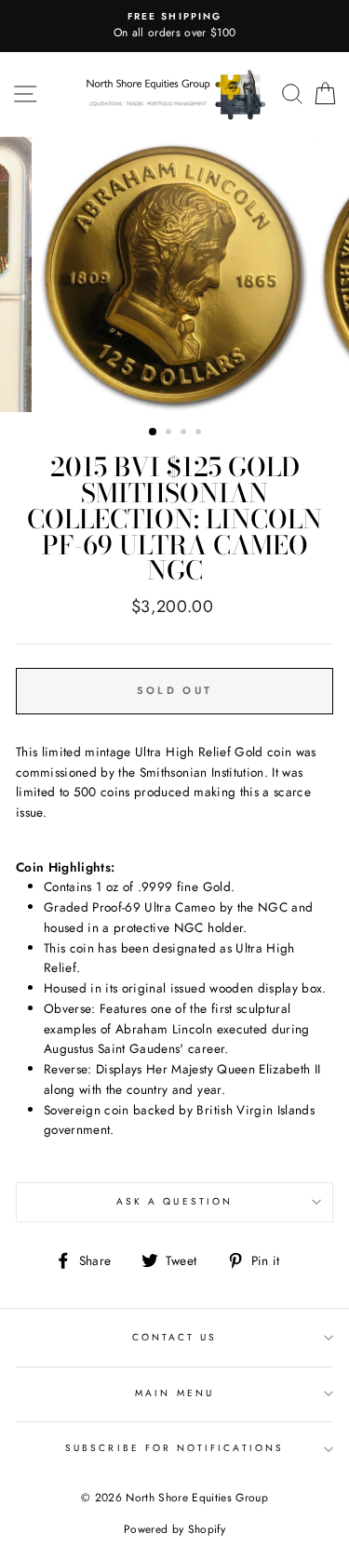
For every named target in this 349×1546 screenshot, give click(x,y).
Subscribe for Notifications (174, 1448)
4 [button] (200, 433)
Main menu (174, 1393)
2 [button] (170, 433)
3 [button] (185, 433)
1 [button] (153, 432)
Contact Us (175, 1337)
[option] (174, 26)
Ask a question (174, 1201)
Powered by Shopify (174, 1529)
